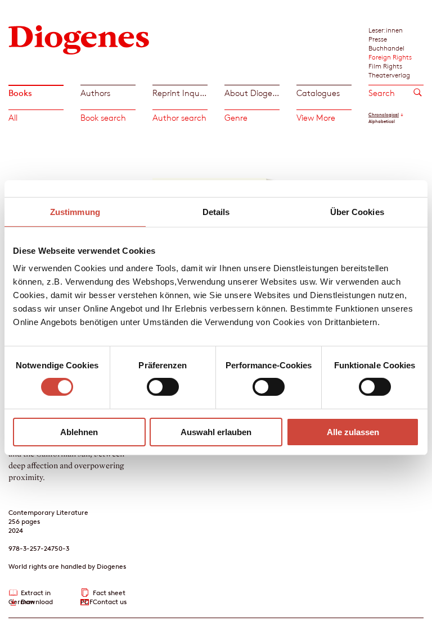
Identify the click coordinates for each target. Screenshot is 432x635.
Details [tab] (216, 211)
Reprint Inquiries (180, 93)
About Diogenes (252, 93)
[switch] (163, 387)
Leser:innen (385, 29)
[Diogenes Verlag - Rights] (79, 39)
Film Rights (385, 65)
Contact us (110, 601)
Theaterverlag (389, 74)
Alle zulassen (353, 432)
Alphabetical (381, 121)
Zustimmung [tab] (75, 211)
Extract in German (29, 593)
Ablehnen (79, 432)
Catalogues (318, 93)
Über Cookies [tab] (357, 211)
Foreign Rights (390, 56)
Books (20, 93)
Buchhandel (386, 47)
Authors (95, 93)
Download (37, 601)
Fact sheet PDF (102, 593)
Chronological (383, 114)
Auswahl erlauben (216, 432)
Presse (377, 38)
